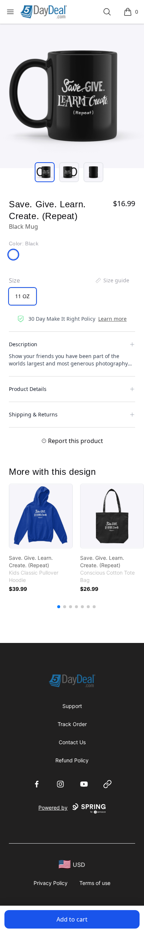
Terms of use (94, 883)
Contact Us (72, 742)
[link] (40, 516)
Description (23, 344)
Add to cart (72, 919)
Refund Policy (72, 760)
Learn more (112, 318)
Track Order (72, 724)
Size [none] (14, 280)
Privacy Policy (51, 883)
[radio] (22, 296)
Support (72, 706)
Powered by (53, 807)
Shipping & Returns (33, 414)
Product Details (28, 388)
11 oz (22, 296)
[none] (112, 280)
